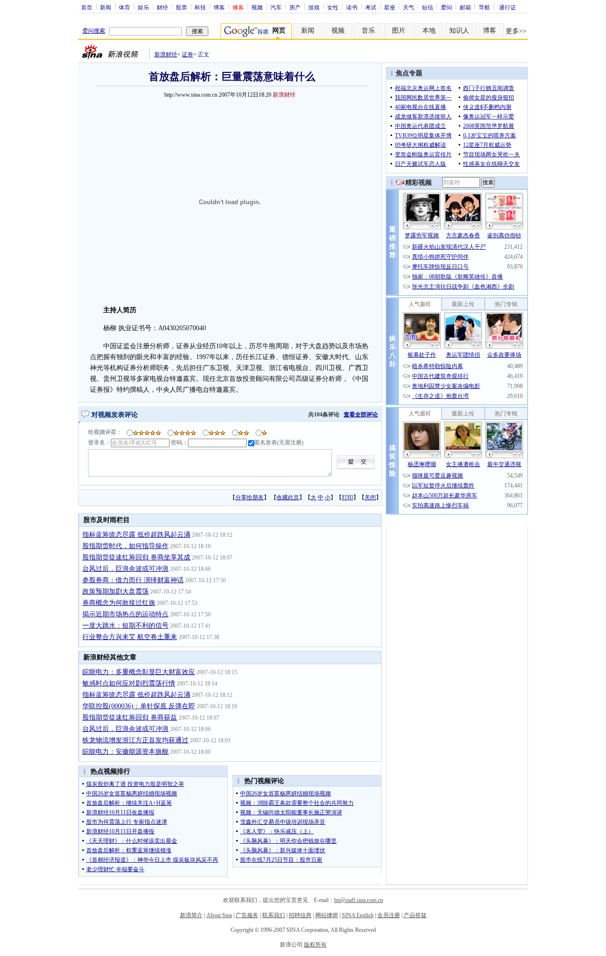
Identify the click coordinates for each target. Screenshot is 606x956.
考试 (370, 7)
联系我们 (273, 915)
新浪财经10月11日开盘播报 (120, 831)
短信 (427, 7)
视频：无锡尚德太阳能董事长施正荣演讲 (291, 812)
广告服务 (247, 915)
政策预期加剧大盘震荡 (115, 591)
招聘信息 (300, 915)
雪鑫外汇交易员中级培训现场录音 (282, 822)
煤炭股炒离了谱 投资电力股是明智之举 (135, 784)
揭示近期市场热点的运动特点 (125, 614)
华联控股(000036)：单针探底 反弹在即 (138, 706)
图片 (398, 30)
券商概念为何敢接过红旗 (118, 602)
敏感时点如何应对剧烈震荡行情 (128, 683)
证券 (187, 54)
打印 (347, 497)
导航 (484, 7)
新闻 (105, 7)
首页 (86, 7)
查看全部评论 (361, 414)
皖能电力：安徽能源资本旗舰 (125, 751)
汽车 (276, 7)
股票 (181, 7)
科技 (200, 7)
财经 (162, 7)
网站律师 (326, 915)
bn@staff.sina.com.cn (358, 900)
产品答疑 (415, 915)
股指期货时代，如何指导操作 (125, 546)
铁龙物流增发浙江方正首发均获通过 (135, 740)
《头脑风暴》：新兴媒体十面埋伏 (282, 850)
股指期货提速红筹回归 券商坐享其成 (136, 557)
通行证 (507, 7)
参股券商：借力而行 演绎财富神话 (133, 580)
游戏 (314, 7)
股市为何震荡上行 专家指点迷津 (126, 822)
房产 (295, 7)
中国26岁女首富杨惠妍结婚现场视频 (131, 793)
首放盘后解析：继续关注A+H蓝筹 (129, 803)
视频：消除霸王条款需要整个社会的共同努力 (297, 803)
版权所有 (315, 944)
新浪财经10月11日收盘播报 (120, 812)
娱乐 (143, 7)
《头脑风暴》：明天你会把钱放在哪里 (288, 841)
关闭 (370, 497)
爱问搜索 (93, 30)
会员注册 (388, 915)
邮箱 (465, 7)
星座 (389, 7)
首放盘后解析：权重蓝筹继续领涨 (128, 850)
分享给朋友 (249, 497)
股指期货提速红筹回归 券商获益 (129, 717)
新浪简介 (191, 915)
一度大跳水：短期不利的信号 (125, 625)
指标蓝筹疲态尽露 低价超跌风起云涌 (136, 534)
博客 (219, 7)
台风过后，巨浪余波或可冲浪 (125, 568)
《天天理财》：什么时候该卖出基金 (131, 841)
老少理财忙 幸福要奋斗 (115, 869)
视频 (257, 7)
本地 (429, 30)
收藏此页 (287, 497)
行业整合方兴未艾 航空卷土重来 (129, 636)
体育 (124, 7)
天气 (408, 7)
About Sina (219, 915)
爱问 (446, 7)
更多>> (516, 31)
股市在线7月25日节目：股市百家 (281, 860)
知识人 (459, 30)
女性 (333, 7)
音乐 (368, 30)
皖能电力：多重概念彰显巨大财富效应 (138, 672)
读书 (351, 7)
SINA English (358, 915)
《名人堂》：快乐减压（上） (277, 831)
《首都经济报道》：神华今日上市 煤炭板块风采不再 (152, 860)
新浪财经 (165, 54)
